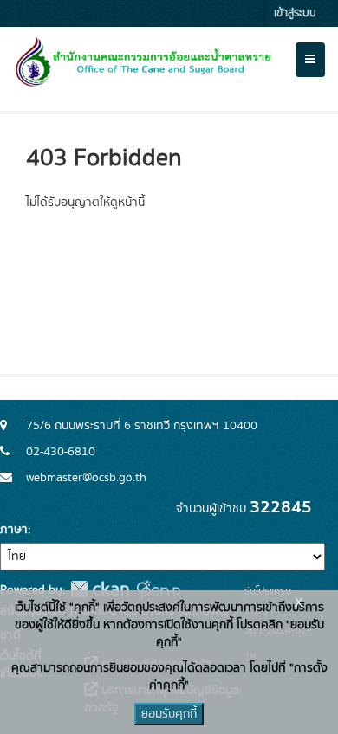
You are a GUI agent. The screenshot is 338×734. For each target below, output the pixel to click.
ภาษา (14, 529)
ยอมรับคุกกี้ (169, 714)
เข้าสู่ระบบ (295, 13)
